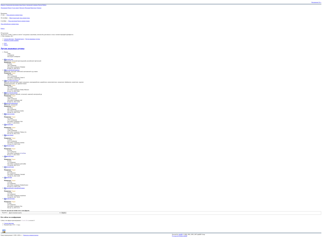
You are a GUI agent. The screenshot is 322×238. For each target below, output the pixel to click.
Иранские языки (8, 135)
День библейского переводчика (10, 24)
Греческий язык (8, 124)
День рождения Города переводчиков (19, 21)
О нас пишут (15, 8)
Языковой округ (19, 39)
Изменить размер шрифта (11, 40)
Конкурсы (33, 8)
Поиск (9, 8)
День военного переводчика (14, 15)
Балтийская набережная (11, 103)
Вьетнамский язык (9, 198)
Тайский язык (8, 177)
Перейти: (4, 212)
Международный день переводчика (19, 18)
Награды (22, 8)
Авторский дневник (32, 5)
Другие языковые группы (32, 39)
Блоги (24, 5)
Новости (3, 5)
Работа (44, 5)
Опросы (39, 8)
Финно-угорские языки (10, 92)
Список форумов (9, 39)
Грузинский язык (9, 167)
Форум (40, 5)
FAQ (5, 43)
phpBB (181, 234)
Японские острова (9, 114)
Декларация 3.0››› (316, 2)
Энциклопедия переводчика (14, 5)
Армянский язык (9, 156)
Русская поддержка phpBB (179, 236)
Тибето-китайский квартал (11, 70)
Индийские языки (9, 145)
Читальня (27, 8)
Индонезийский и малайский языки (14, 188)
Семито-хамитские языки (11, 80)
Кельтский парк (8, 59)
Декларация (4, 8)
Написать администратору (30, 235)
